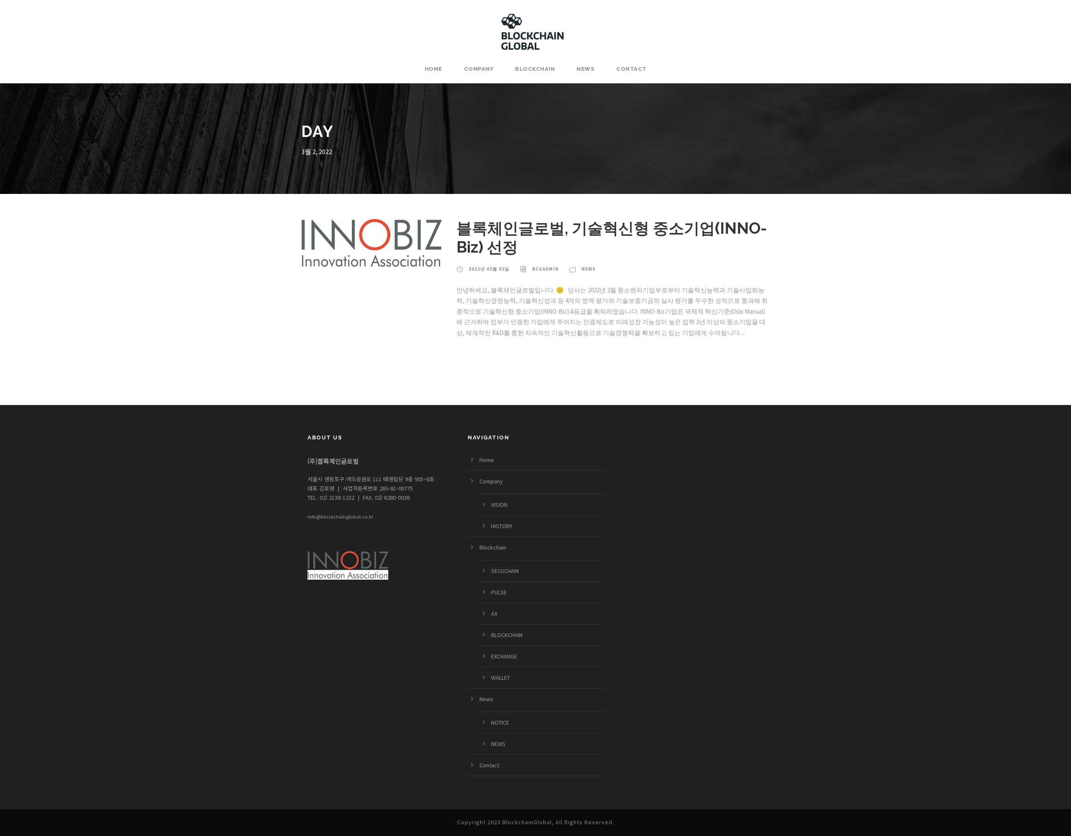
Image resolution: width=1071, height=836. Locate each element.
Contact (631, 69)
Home (433, 69)
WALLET (500, 677)
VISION (499, 504)
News (585, 69)
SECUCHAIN (505, 571)
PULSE (499, 592)
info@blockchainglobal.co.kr (340, 516)
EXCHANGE (504, 656)
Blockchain (535, 69)
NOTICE (500, 722)
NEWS (498, 744)
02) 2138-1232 (336, 497)
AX (494, 613)
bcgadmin (545, 269)
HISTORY (501, 526)
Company (479, 69)
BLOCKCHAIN (507, 635)
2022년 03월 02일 (489, 269)
